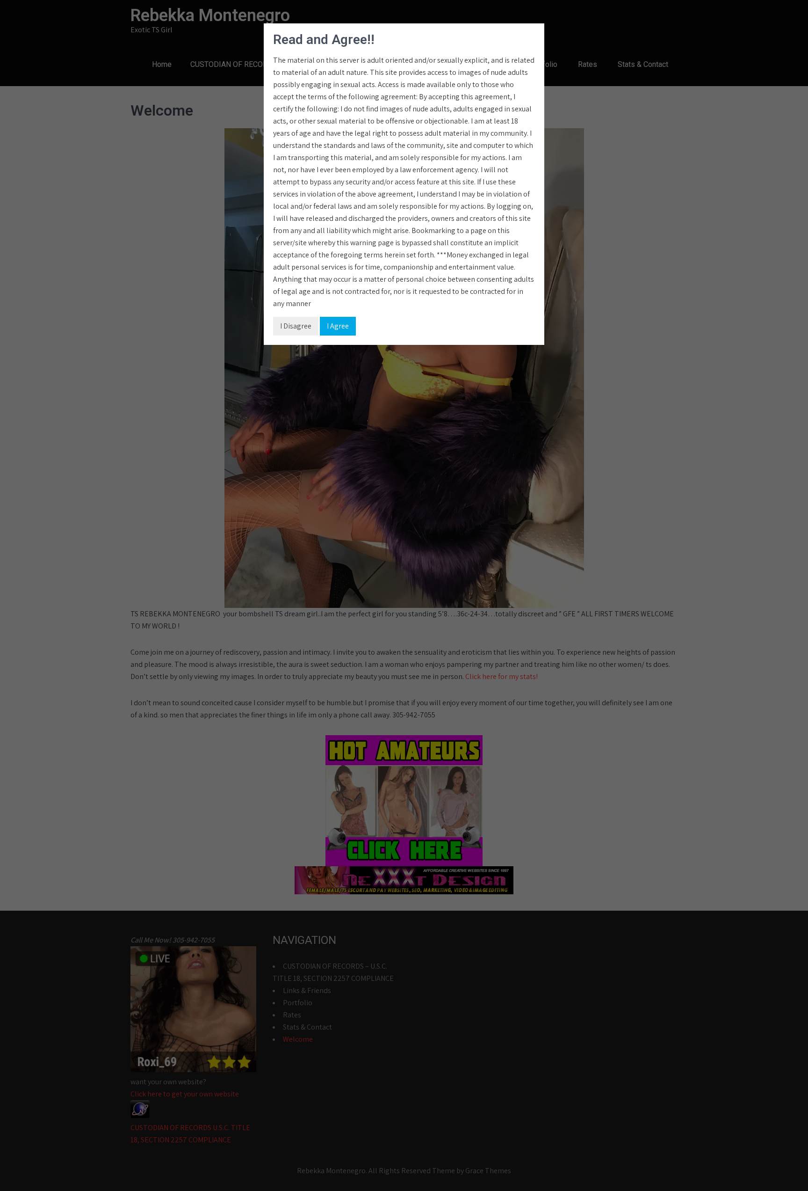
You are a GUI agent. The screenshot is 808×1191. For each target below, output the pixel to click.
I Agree (338, 326)
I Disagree (295, 326)
